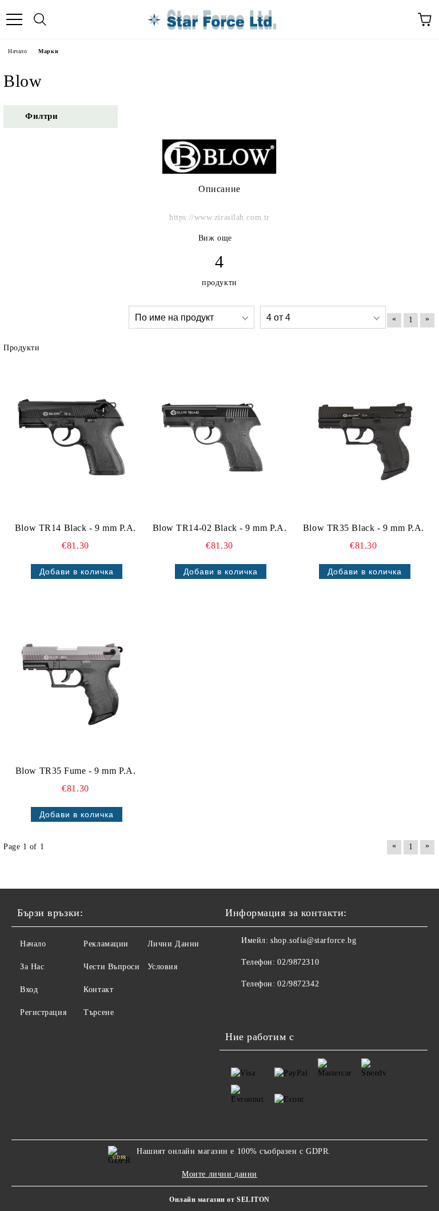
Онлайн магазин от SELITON (219, 1200)
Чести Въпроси (111, 966)
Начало (17, 51)
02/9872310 (298, 962)
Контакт (98, 989)
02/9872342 (298, 984)
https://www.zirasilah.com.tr (219, 217)
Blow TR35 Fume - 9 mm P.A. (75, 771)
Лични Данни (173, 944)
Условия (162, 966)
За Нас (32, 966)
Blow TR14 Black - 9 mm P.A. (75, 528)
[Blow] (219, 171)
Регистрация (43, 1012)
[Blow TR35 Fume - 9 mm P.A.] (72, 682)
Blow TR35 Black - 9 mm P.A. (363, 528)
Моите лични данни (219, 1174)
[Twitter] (265, 1007)
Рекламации (106, 944)
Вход (29, 989)
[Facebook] (240, 1007)
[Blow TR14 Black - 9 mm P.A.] (72, 439)
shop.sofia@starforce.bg (313, 940)
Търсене (98, 1012)
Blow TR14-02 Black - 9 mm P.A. (220, 528)
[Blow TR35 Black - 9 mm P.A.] (360, 439)
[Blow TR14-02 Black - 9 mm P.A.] (216, 439)
